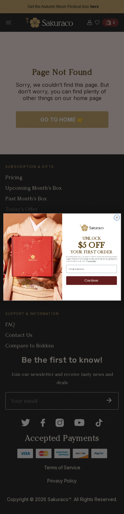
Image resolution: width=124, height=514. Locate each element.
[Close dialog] (116, 217)
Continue (91, 281)
